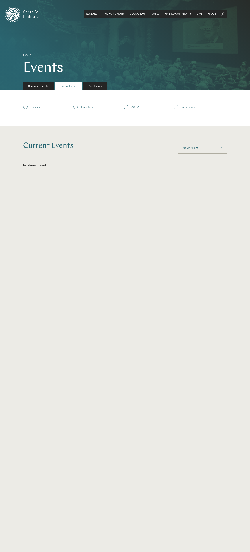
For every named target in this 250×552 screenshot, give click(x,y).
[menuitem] (38, 86)
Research (93, 14)
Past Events (95, 85)
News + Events (115, 14)
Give (199, 14)
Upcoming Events (38, 85)
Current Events (68, 85)
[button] (93, 14)
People (154, 14)
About (212, 14)
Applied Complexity (178, 14)
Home (27, 55)
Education (137, 14)
